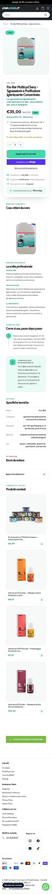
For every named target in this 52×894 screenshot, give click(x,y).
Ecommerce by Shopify (21, 888)
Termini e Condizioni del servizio (14, 796)
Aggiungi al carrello (26, 153)
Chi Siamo (6, 768)
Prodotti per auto (8, 771)
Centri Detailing (8, 814)
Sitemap (5, 779)
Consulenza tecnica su (27, 190)
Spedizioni (6, 789)
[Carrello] (43, 8)
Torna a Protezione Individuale (28, 739)
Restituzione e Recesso (11, 793)
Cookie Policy (7, 804)
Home (5, 24)
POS (4, 888)
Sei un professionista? (10, 821)
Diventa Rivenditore (9, 817)
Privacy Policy (7, 800)
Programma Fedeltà (9, 825)
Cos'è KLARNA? (8, 775)
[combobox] (26, 15)
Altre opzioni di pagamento (26, 168)
